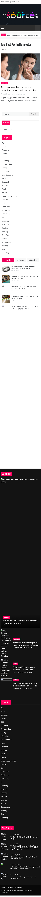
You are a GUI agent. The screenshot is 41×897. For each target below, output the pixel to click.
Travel (4, 249)
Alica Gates (17, 672)
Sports (4, 239)
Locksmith (6, 207)
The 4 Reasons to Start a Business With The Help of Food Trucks (24, 277)
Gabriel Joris (6, 94)
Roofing (5, 228)
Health (4, 193)
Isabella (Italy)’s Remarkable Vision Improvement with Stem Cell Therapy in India (25, 686)
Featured (5, 182)
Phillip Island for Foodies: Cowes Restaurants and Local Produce (24, 668)
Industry (5, 200)
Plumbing (5, 221)
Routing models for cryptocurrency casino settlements (23, 878)
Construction (7, 164)
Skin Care (4, 83)
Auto (3, 147)
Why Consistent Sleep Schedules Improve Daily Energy (20, 620)
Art (3, 143)
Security (5, 232)
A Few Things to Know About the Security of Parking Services (24, 297)
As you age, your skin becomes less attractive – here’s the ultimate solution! (19, 88)
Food (4, 189)
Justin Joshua (8, 624)
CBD (3, 157)
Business (5, 150)
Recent (21, 260)
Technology (6, 242)
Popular (8, 260)
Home (3, 887)
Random (34, 260)
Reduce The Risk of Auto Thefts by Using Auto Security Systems (23, 287)
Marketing (6, 210)
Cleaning (5, 161)
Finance (5, 185)
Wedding (5, 253)
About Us (10, 887)
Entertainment (7, 175)
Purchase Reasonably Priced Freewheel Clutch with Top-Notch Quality (23, 267)
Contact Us (18, 887)
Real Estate (6, 224)
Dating (4, 168)
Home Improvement (9, 196)
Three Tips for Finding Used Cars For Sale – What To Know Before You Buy (24, 307)
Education (6, 171)
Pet (3, 217)
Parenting (6, 214)
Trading (5, 246)
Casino (4, 154)
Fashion (5, 178)
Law (3, 203)
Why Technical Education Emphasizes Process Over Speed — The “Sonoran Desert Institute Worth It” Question (26, 645)
